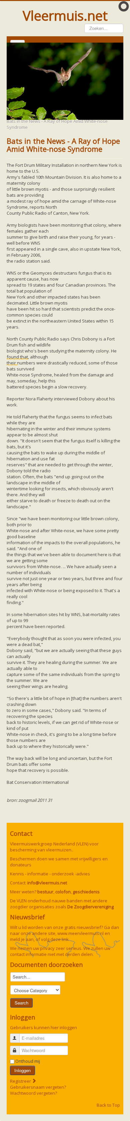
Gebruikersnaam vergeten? (38, 1087)
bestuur (45, 892)
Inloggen (22, 1070)
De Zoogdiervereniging (90, 907)
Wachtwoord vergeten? (33, 1093)
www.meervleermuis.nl (80, 933)
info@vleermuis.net (47, 883)
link (65, 939)
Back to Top (108, 1105)
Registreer (21, 1081)
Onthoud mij (27, 1061)
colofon (63, 892)
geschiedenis (86, 892)
